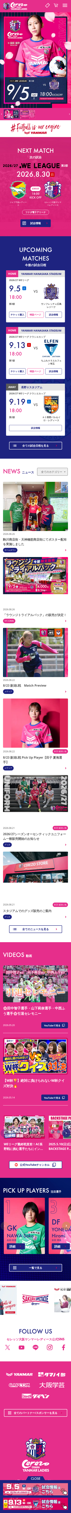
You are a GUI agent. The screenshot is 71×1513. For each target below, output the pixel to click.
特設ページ (35, 314)
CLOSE (35, 1478)
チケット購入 (17, 314)
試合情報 (53, 314)
